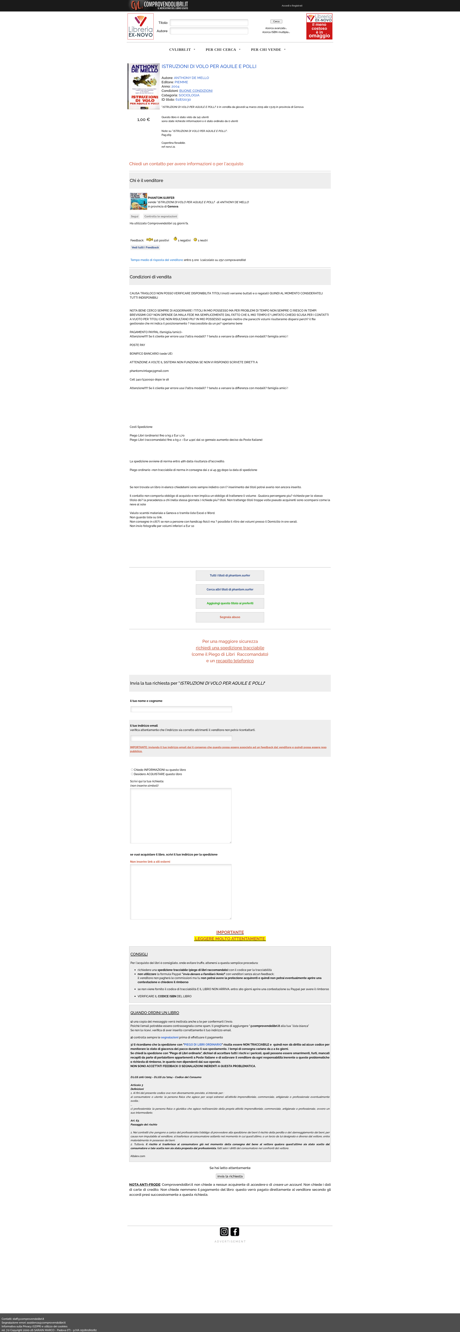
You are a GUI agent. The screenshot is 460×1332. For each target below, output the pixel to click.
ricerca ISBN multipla (275, 32)
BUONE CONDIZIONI (196, 91)
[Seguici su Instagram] (224, 1235)
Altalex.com (137, 1156)
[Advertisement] (230, 1269)
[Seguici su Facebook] (234, 1235)
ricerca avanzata (275, 28)
